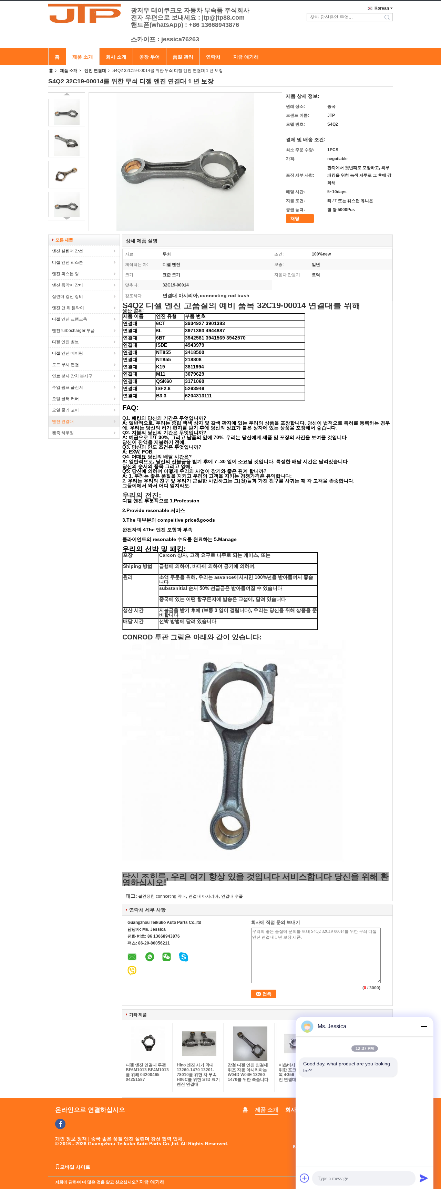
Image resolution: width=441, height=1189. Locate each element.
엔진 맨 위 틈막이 (68, 307)
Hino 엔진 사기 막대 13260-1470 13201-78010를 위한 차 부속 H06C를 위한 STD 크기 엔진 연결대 (198, 1075)
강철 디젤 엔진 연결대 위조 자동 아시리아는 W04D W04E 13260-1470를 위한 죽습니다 (248, 1072)
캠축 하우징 (63, 432)
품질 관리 (183, 57)
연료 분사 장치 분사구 (72, 376)
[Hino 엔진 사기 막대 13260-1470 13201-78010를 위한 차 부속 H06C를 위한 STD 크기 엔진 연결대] (199, 1043)
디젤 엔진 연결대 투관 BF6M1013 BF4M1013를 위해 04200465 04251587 (147, 1072)
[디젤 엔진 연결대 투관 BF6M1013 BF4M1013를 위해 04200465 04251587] (148, 1043)
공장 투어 (149, 57)
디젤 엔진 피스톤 (67, 262)
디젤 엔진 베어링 (67, 353)
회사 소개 (116, 57)
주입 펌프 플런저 (67, 387)
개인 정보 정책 (71, 1138)
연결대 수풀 (232, 896)
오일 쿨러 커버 (65, 398)
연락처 (213, 57)
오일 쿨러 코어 (65, 410)
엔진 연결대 (95, 70)
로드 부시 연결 (65, 364)
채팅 (294, 218)
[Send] (423, 1178)
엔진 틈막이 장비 (67, 285)
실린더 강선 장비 (67, 296)
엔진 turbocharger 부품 (73, 330)
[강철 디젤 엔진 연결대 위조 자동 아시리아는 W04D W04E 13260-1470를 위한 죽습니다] (250, 1043)
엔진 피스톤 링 (65, 273)
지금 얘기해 (246, 57)
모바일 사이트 (75, 1167)
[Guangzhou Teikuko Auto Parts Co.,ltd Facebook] (60, 1123)
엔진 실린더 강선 (67, 251)
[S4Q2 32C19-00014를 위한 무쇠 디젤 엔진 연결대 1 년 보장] (66, 112)
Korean (382, 8)
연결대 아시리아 (203, 896)
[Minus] (424, 1026)
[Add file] (304, 1178)
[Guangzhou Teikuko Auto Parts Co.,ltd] (86, 13)
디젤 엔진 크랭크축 (69, 319)
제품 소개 (82, 57)
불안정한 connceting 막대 (162, 896)
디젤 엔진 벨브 (65, 342)
